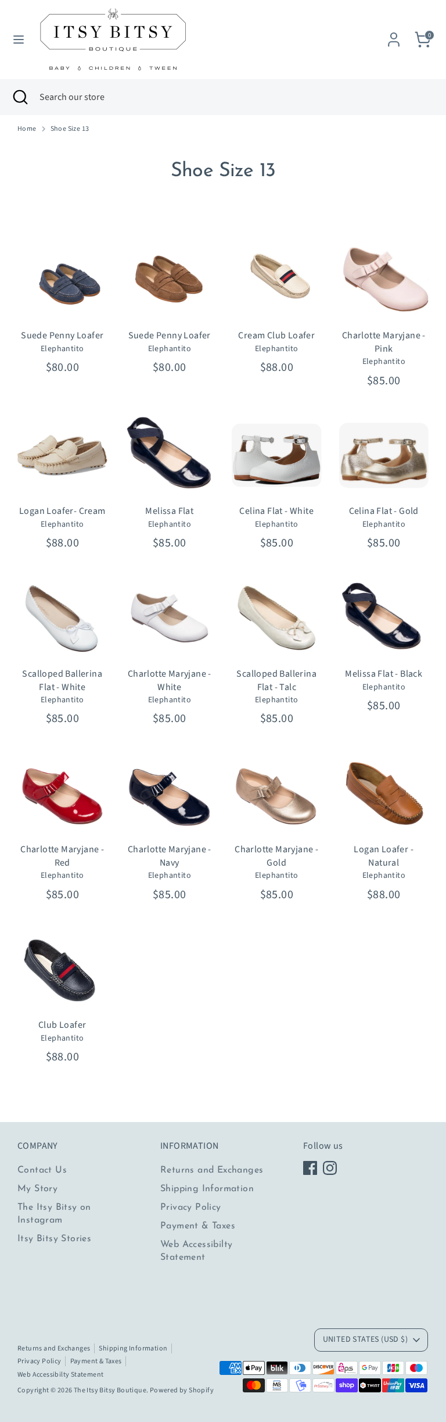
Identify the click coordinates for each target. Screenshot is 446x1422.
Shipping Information (207, 1189)
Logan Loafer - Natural (383, 856)
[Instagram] (330, 1168)
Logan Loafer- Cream (62, 511)
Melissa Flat (169, 511)
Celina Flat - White (276, 511)
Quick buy (63, 305)
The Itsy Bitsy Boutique (110, 1390)
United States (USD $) (365, 1339)
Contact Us (42, 1170)
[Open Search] (20, 97)
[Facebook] (310, 1168)
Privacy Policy (190, 1207)
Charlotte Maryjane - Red (62, 856)
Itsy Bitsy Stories (54, 1239)
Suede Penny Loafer (62, 335)
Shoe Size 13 (70, 129)
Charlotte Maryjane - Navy (169, 856)
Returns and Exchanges (211, 1170)
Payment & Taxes (197, 1226)
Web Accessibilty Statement (60, 1375)
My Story (37, 1189)
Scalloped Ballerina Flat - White (62, 680)
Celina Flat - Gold (384, 511)
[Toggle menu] (18, 39)
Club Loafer (62, 1025)
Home (27, 129)
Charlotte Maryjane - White (169, 680)
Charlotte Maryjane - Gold (276, 856)
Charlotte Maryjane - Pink (384, 342)
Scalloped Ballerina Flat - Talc (276, 680)
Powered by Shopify (182, 1390)
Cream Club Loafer (276, 335)
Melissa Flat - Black (383, 673)
